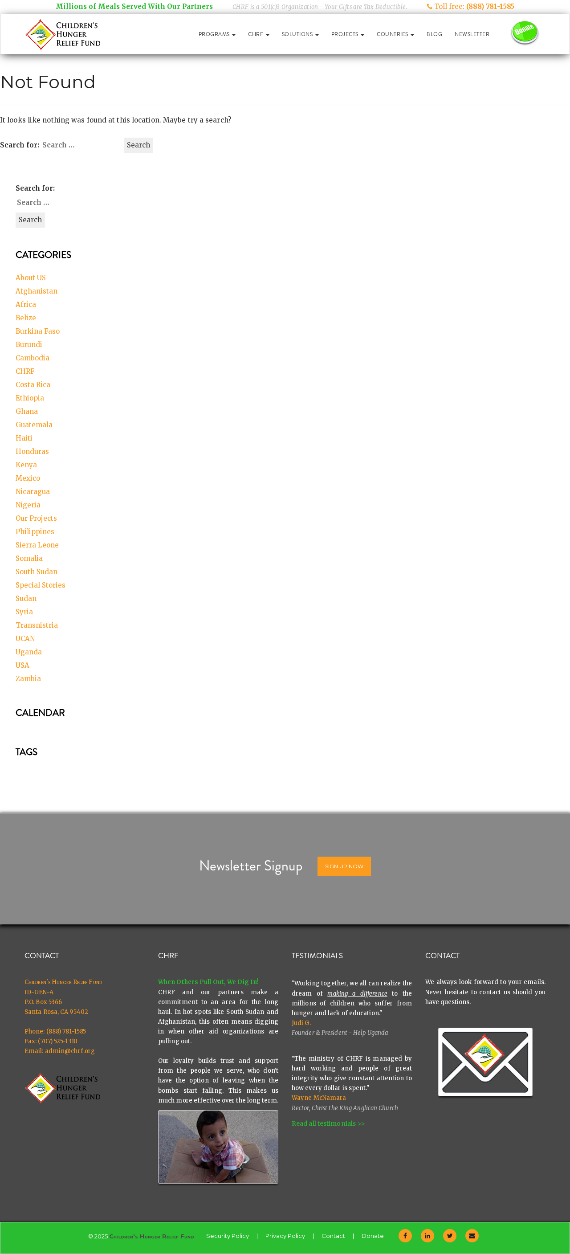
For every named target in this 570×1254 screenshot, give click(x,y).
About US (31, 278)
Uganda (29, 652)
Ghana (27, 411)
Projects (345, 34)
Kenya (26, 465)
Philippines (35, 531)
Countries (393, 34)
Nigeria (28, 505)
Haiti (24, 438)
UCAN (25, 638)
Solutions (298, 34)
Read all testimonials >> (328, 1123)
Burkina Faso (38, 331)
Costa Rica (33, 384)
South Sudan (36, 572)
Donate (373, 1235)
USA (22, 665)
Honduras (32, 451)
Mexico (28, 478)
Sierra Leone (37, 545)
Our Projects (36, 518)
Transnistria (37, 625)
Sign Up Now (344, 866)
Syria (24, 612)
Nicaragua (33, 491)
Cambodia (32, 358)
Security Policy (227, 1235)
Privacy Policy (285, 1235)
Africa (26, 304)
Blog (434, 34)
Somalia (29, 558)
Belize (26, 318)
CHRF (256, 34)
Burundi (29, 344)
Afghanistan (36, 291)
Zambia (28, 678)
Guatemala (34, 425)
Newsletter (472, 34)
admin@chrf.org (70, 1051)
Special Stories (40, 585)
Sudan (26, 598)
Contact (333, 1235)
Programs (215, 34)
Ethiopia (30, 398)
